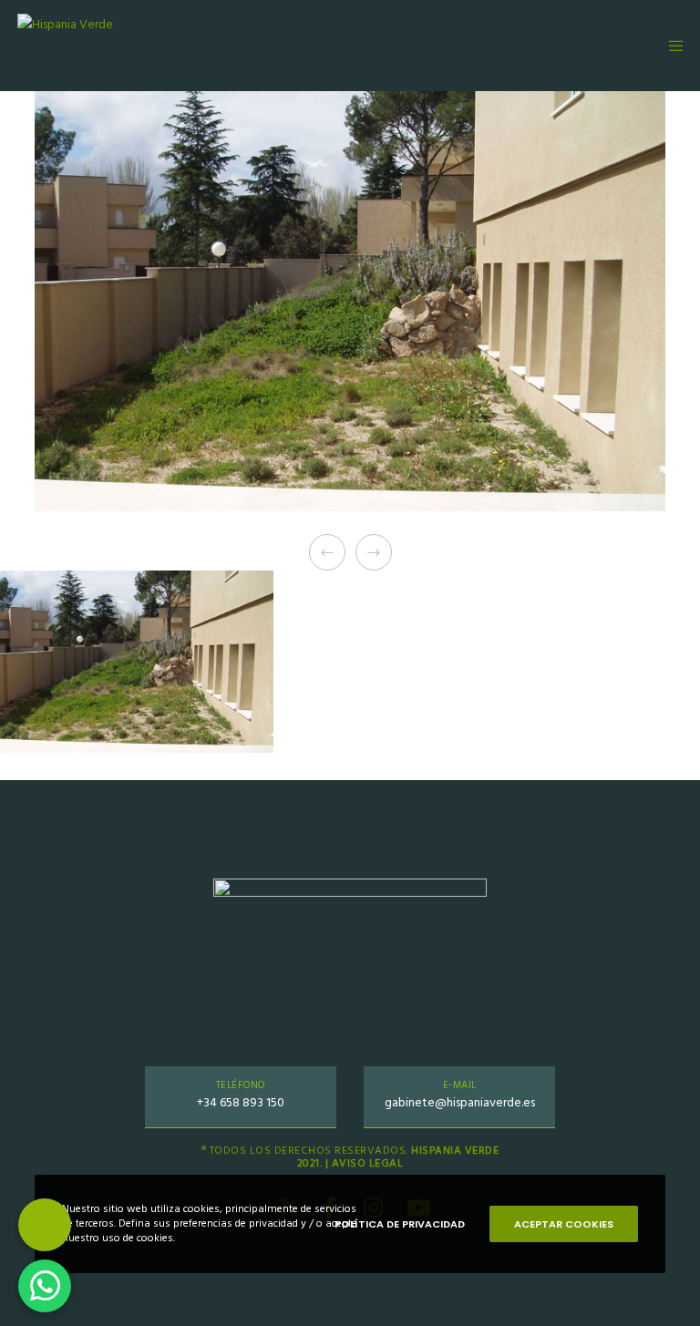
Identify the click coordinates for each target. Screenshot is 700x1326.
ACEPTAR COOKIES (563, 1224)
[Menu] (670, 45)
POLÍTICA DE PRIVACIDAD (400, 1224)
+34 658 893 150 (240, 1102)
